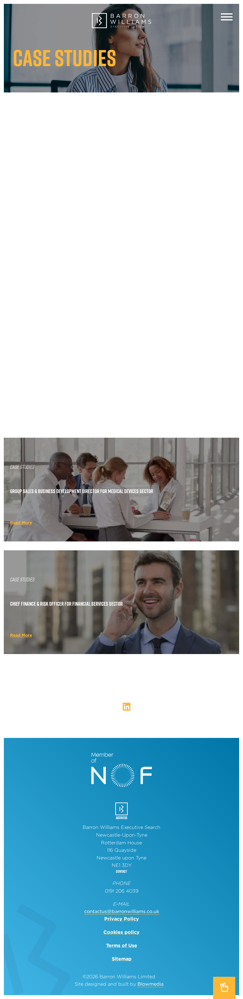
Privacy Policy (121, 919)
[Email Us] (18, 18)
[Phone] (31, 18)
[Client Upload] (207, 18)
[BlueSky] (117, 708)
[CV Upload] (194, 18)
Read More (21, 196)
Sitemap (122, 959)
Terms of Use (121, 945)
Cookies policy (121, 932)
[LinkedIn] (126, 707)
